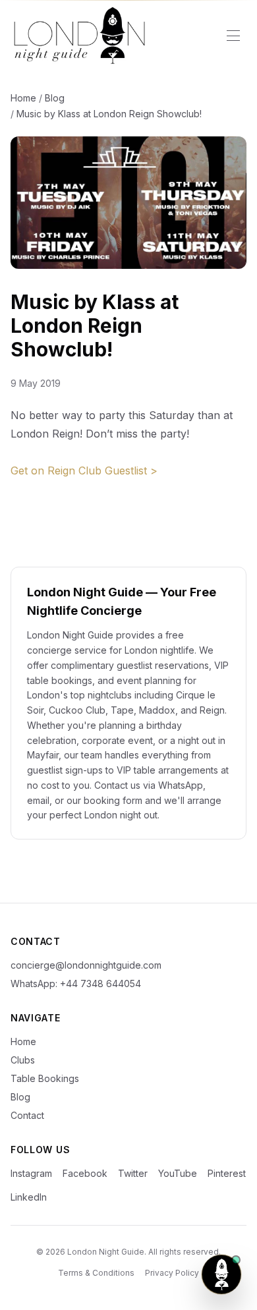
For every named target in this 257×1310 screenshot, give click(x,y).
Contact (27, 1115)
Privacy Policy (172, 1273)
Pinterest (227, 1173)
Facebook (85, 1173)
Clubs (23, 1060)
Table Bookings (45, 1078)
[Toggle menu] (233, 35)
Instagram (31, 1173)
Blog (55, 97)
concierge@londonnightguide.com (86, 965)
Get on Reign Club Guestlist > (84, 470)
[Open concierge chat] (221, 1274)
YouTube (177, 1173)
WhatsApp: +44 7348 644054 (76, 983)
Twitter (133, 1173)
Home (23, 97)
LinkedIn (29, 1197)
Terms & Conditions (96, 1273)
